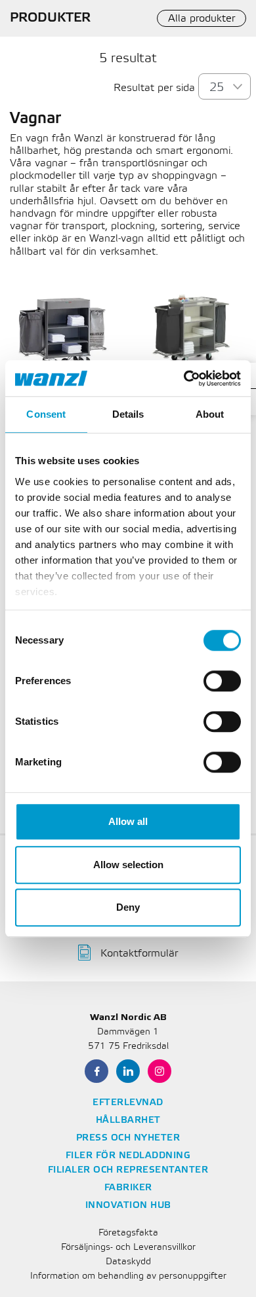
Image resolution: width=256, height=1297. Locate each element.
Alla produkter (201, 19)
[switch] (222, 680)
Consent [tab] (46, 414)
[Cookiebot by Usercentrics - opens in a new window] (184, 378)
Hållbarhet (128, 1120)
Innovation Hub (128, 1205)
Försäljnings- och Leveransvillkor (128, 1247)
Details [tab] (128, 414)
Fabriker (128, 1188)
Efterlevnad (128, 1103)
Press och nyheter (128, 1138)
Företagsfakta (128, 1233)
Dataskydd (128, 1262)
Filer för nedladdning (128, 1156)
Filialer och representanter (128, 1170)
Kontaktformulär (139, 954)
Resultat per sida (154, 88)
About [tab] (210, 414)
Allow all (128, 821)
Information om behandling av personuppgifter (128, 1276)
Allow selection (128, 864)
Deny (128, 907)
